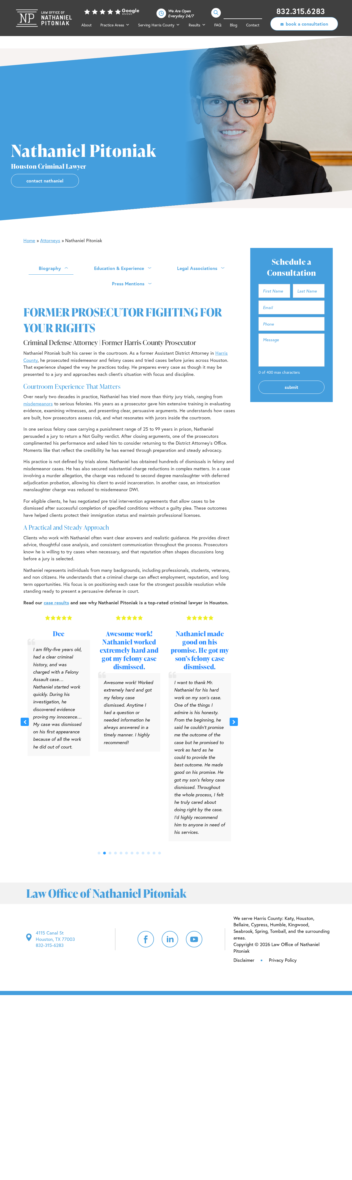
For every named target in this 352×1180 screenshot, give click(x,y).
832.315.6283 (300, 11)
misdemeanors (38, 403)
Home (29, 240)
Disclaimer (243, 960)
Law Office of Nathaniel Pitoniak (44, 18)
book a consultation (307, 24)
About (86, 25)
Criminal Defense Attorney (60, 342)
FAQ (217, 25)
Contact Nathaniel (45, 180)
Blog (233, 25)
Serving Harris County (156, 25)
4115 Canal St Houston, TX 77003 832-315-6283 (55, 939)
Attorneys (50, 240)
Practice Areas (112, 25)
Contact (252, 25)
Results (194, 25)
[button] (234, 722)
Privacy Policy (283, 960)
